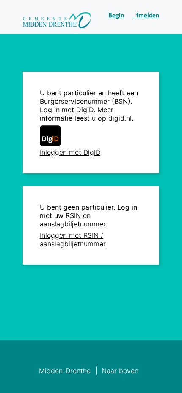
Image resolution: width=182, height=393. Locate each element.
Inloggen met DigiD (70, 152)
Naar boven (120, 370)
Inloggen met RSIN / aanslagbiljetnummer (73, 239)
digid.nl (120, 118)
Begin (116, 15)
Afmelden (145, 15)
